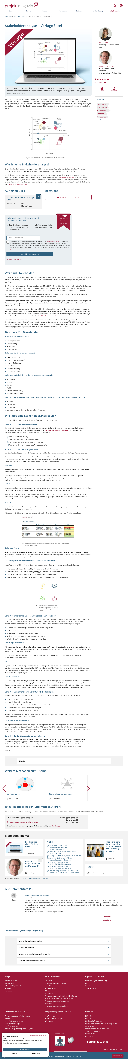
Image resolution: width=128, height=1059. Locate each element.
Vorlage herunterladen (69, 197)
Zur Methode (13, 798)
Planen (23, 878)
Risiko (45, 878)
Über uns (89, 1011)
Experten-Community (94, 976)
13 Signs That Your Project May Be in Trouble (65, 856)
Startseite (8, 16)
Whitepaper (49, 993)
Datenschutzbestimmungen (38, 1035)
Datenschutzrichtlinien (53, 242)
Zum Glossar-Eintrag (96, 873)
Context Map (59, 316)
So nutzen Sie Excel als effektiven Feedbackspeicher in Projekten (61, 859)
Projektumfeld (34, 878)
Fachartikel (49, 981)
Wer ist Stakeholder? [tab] (26, 948)
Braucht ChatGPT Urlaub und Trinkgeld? (32, 863)
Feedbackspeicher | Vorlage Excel (31, 844)
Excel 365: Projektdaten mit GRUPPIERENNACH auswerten (60, 863)
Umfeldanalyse (42, 316)
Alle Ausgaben (10, 983)
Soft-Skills (48, 1004)
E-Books (48, 986)
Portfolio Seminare (11, 1026)
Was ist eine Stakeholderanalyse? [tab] (31, 941)
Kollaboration (102, 107)
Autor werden (90, 1026)
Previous (4, 791)
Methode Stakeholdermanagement (57, 430)
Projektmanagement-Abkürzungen (57, 1001)
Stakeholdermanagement (18, 184)
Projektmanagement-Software (58, 1011)
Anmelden (107, 916)
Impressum (89, 1036)
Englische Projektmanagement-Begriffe (59, 998)
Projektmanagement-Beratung (96, 981)
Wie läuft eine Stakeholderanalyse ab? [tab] (32, 961)
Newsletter (9, 991)
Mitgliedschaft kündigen (93, 1021)
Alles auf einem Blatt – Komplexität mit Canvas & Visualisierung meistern (113, 846)
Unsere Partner (90, 1034)
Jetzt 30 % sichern (117, 1056)
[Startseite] (21, 5)
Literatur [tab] (22, 761)
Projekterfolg (101, 117)
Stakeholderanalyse (67, 177)
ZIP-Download (114, 88)
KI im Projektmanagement (14, 1021)
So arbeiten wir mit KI (92, 1031)
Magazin (8, 976)
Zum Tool (30, 853)
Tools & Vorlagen (19, 16)
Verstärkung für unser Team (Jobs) (97, 1029)
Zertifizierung (9, 1019)
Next (88, 791)
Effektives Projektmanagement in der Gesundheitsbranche (62, 852)
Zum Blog (30, 873)
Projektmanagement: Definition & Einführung (61, 996)
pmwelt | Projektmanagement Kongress (19, 1029)
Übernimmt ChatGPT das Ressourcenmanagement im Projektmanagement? (59, 847)
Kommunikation (102, 110)
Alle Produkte (50, 1016)
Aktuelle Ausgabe (11, 981)
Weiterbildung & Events (15, 1011)
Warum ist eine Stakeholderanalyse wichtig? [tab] (34, 954)
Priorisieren (101, 114)
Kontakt (88, 1019)
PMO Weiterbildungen (13, 1024)
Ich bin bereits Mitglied (15, 259)
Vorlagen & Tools (51, 988)
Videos (87, 986)
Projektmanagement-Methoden (56, 983)
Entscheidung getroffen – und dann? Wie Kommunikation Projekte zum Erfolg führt (64, 871)
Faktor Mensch (102, 104)
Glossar (48, 991)
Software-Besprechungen (54, 1019)
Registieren (107, 920)
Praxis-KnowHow (52, 976)
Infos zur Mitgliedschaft (13, 986)
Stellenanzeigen (90, 988)
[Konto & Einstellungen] (121, 5)
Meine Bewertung (13, 818)
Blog (86, 983)
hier (11, 249)
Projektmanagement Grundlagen (56, 1006)
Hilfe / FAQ (89, 1016)
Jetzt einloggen (56, 826)
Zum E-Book (112, 859)
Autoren (8, 988)
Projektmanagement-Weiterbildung (17, 1016)
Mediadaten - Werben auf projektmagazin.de (101, 1024)
